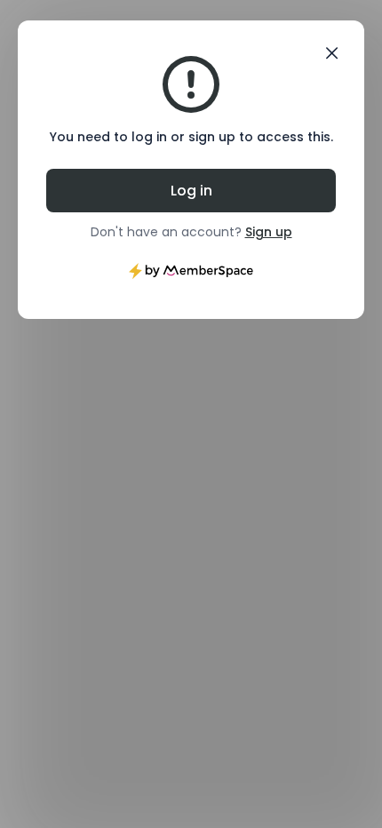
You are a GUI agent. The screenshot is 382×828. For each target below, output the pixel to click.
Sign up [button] (268, 232)
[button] (331, 53)
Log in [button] (191, 190)
